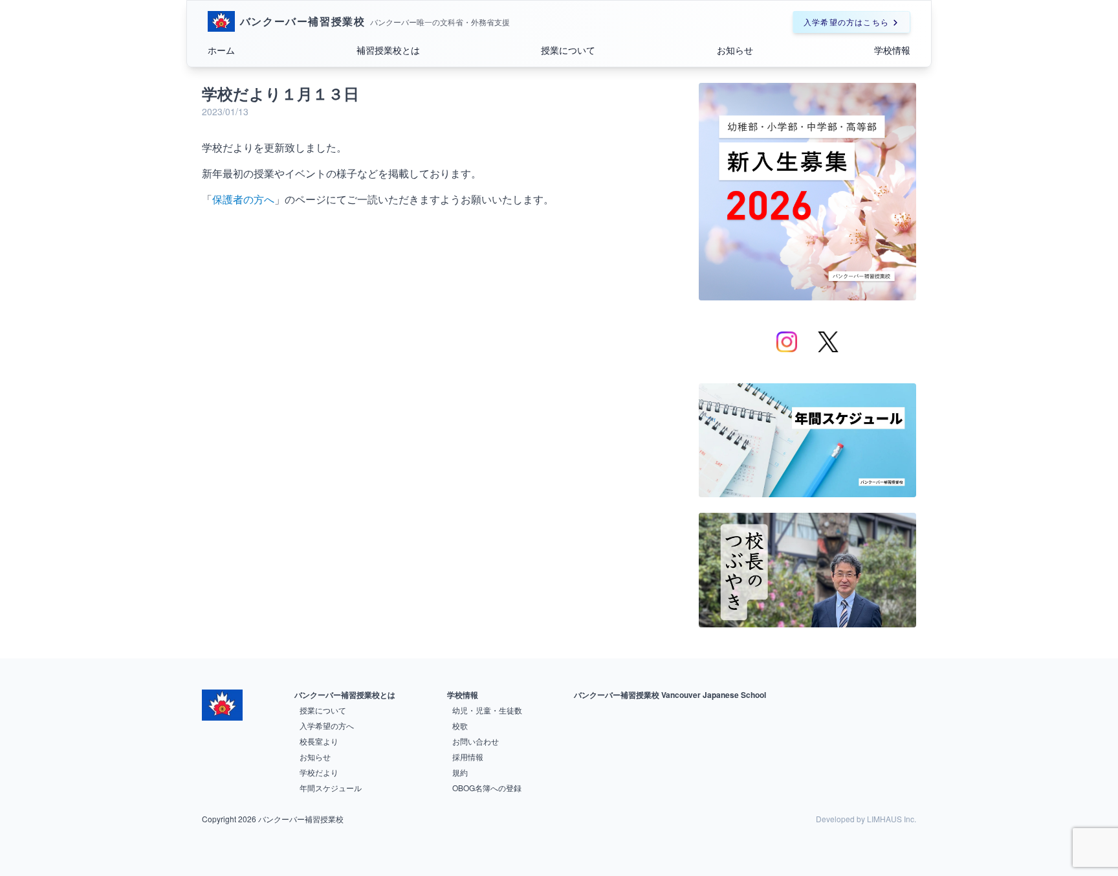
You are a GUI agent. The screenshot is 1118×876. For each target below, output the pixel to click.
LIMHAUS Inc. (891, 818)
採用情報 (467, 756)
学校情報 (892, 49)
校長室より (319, 741)
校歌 (460, 725)
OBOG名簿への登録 (486, 787)
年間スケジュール (331, 787)
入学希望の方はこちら (846, 21)
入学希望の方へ (327, 725)
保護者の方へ (243, 199)
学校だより (319, 772)
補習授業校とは (388, 49)
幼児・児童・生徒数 (487, 709)
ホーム (221, 49)
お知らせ (735, 49)
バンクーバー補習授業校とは (344, 695)
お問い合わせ (475, 741)
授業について (568, 49)
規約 (460, 772)
